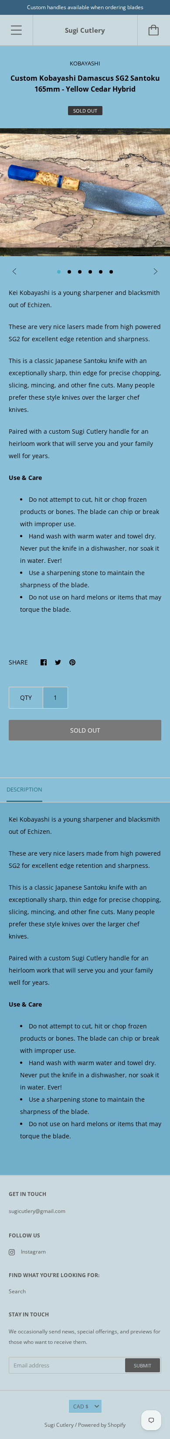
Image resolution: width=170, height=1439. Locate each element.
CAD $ (80, 1406)
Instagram (33, 1251)
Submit (142, 1365)
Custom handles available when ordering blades (85, 7)
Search (17, 1291)
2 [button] (69, 272)
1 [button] (59, 272)
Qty (26, 697)
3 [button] (80, 272)
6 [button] (111, 272)
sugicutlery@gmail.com (37, 1211)
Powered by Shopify (102, 1425)
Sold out (85, 730)
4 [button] (90, 272)
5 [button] (100, 272)
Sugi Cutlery (59, 1425)
